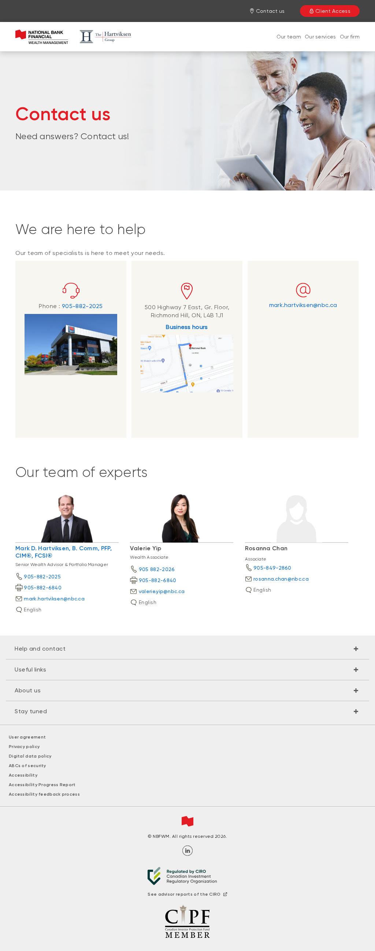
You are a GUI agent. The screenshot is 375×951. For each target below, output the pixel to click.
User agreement (27, 737)
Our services (320, 37)
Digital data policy (30, 756)
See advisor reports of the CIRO (184, 894)
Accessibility (23, 775)
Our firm (350, 37)
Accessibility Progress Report (42, 784)
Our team (288, 37)
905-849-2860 (272, 568)
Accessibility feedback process (44, 794)
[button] (187, 649)
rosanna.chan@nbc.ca (281, 579)
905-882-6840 (43, 588)
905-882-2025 (82, 306)
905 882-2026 (157, 569)
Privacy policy (24, 746)
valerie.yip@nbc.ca (162, 591)
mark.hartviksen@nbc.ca (303, 304)
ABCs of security (27, 765)
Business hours (187, 326)
